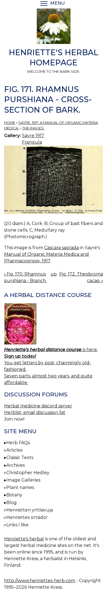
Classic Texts (19, 457)
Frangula (32, 142)
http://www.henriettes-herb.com (39, 580)
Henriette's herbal (24, 538)
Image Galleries (23, 480)
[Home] (53, 27)
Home (9, 123)
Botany (14, 494)
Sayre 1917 (33, 135)
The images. (33, 128)
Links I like (17, 524)
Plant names (20, 487)
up (53, 274)
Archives (15, 465)
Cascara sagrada (61, 247)
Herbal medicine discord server (38, 405)
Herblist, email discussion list (34, 412)
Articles (14, 450)
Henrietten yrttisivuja (29, 510)
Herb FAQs (18, 442)
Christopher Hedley (27, 472)
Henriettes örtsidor (27, 517)
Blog (11, 502)
